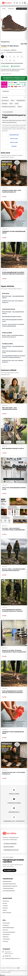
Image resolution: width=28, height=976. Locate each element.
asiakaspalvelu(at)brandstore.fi (12, 958)
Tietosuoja (5, 941)
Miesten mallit (14, 142)
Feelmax (5, 910)
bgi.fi (18, 967)
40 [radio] (2, 56)
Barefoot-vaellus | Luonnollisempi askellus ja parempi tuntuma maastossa (13, 569)
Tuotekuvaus (5, 91)
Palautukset (5, 936)
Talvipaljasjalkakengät (8, 888)
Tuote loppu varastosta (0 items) (14, 52)
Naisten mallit (14, 138)
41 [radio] (6, 56)
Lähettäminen (16, 66)
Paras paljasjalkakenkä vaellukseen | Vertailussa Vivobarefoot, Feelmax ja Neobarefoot (12, 611)
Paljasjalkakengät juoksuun (9, 883)
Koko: (2, 53)
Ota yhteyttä (6, 925)
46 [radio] (2, 60)
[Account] (14, 3)
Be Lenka (5, 903)
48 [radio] (10, 60)
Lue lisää (4, 196)
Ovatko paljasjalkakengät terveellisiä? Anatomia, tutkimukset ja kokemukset (12, 691)
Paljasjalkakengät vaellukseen (10, 886)
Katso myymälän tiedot (9, 870)
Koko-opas (6, 66)
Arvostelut (5, 97)
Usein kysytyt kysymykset (9, 932)
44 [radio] (18, 56)
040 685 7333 (8, 956)
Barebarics (5, 908)
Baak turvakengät (7, 912)
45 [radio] (21, 56)
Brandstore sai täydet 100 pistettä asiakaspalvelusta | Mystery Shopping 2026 (14, 651)
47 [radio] (6, 60)
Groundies (5, 905)
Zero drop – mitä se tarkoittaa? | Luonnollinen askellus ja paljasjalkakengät (13, 529)
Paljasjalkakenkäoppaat (8, 927)
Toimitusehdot (6, 939)
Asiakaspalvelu (6, 934)
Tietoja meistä (6, 923)
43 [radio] (14, 56)
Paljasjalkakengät (14, 134)
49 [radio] (14, 60)
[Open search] (20, 3)
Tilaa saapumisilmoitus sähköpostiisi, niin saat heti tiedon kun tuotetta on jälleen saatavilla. (14, 78)
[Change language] (17, 3)
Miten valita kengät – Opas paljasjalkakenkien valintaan (9, 408)
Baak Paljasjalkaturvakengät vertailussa (11, 316)
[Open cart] (22, 3)
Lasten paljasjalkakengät (9, 890)
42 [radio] (10, 56)
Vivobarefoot (6, 901)
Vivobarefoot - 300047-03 (10, 50)
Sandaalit (14, 146)
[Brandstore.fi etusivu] (9, 833)
